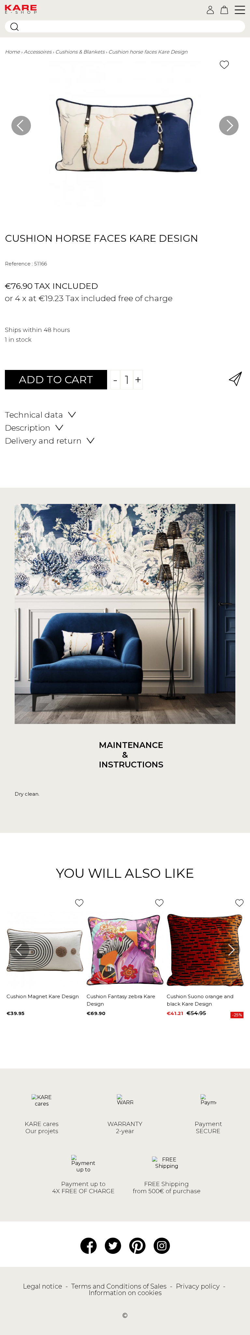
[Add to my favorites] (224, 65)
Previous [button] (21, 125)
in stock (20, 339)
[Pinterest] (137, 1245)
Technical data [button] (34, 415)
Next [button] (229, 125)
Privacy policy (198, 1286)
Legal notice (43, 1286)
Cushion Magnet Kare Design (43, 996)
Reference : (19, 264)
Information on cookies (125, 1293)
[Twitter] (113, 1245)
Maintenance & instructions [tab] (125, 754)
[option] (125, 137)
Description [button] (27, 428)
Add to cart (56, 379)
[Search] (14, 26)
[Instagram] (162, 1245)
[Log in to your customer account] (210, 10)
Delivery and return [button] (43, 441)
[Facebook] (88, 1245)
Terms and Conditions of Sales (119, 1286)
